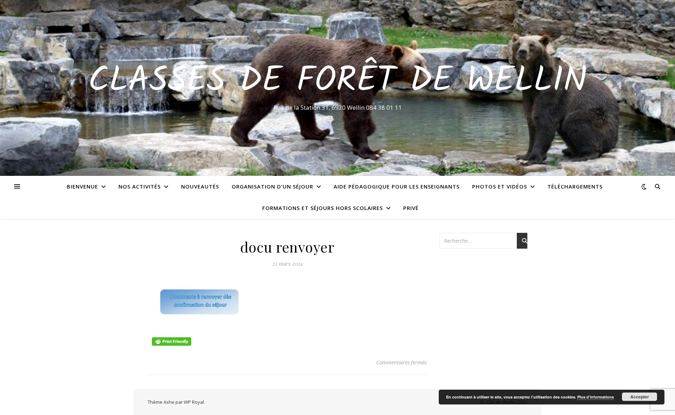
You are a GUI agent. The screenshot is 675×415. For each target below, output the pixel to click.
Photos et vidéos (499, 186)
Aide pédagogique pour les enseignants (396, 186)
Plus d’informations (595, 397)
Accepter (639, 397)
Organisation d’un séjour (272, 186)
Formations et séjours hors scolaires (322, 207)
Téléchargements (575, 186)
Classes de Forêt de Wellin (337, 81)
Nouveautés (200, 186)
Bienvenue (82, 186)
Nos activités (139, 186)
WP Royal (194, 402)
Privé (411, 207)
